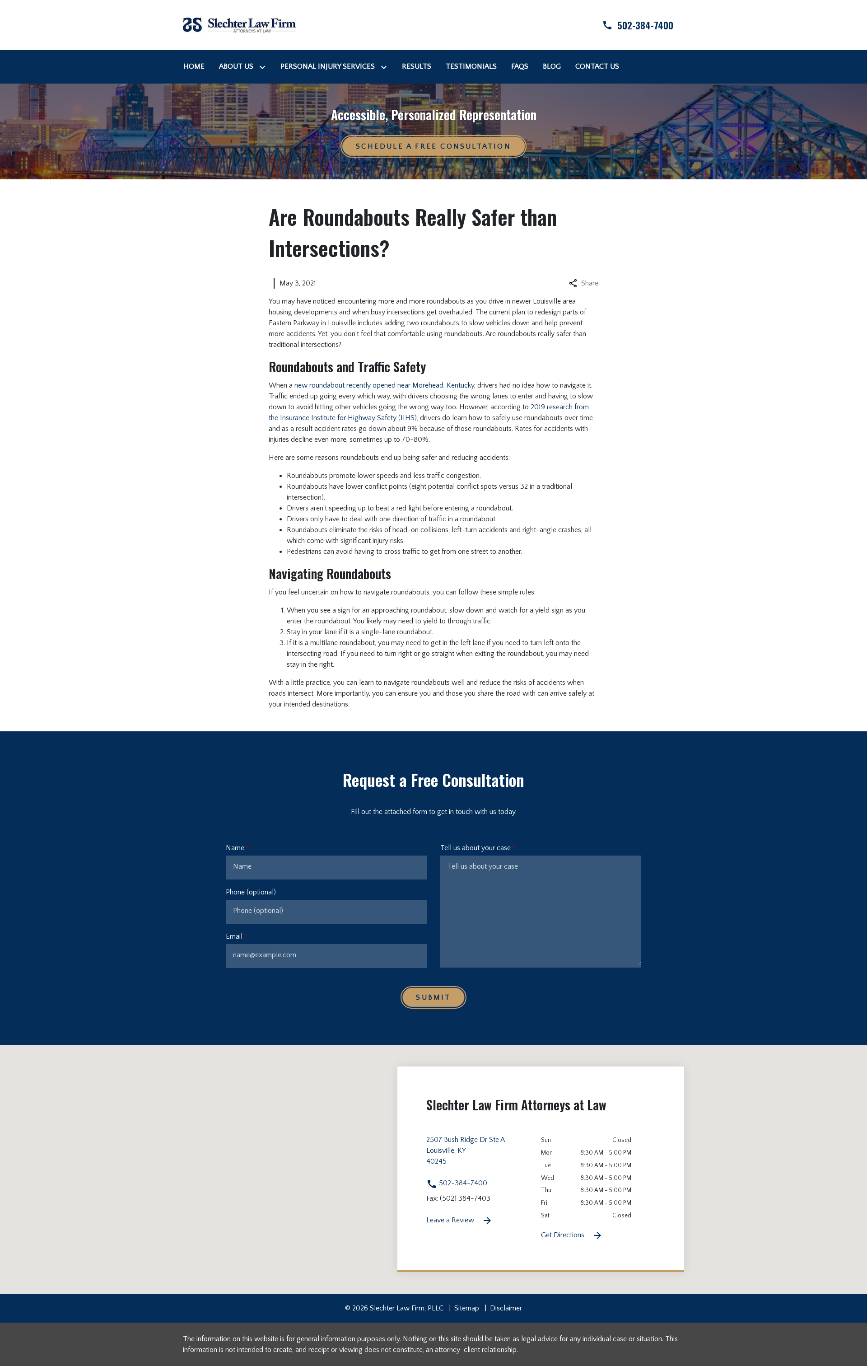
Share (589, 283)
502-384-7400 (462, 1183)
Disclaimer (506, 1308)
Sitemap (466, 1308)
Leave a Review (451, 1220)
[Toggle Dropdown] (264, 66)
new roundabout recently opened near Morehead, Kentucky (384, 385)
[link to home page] (239, 24)
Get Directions (563, 1235)
